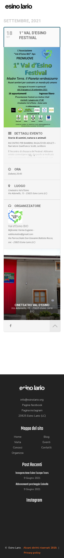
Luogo (19, 186)
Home (18, 437)
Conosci (17, 447)
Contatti (46, 447)
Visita (17, 442)
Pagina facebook (32, 405)
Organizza (17, 453)
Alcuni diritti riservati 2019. (40, 547)
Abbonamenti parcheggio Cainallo (32, 484)
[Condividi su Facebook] (10, 326)
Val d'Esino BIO (18, 226)
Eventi (46, 442)
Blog (46, 437)
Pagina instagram (32, 410)
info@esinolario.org (32, 400)
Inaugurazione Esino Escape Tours (32, 473)
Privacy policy (32, 552)
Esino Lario (15, 547)
